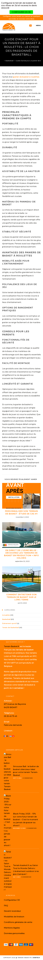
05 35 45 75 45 (10, 716)
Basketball (6, 619)
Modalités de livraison (14, 917)
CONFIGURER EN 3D (21, 12)
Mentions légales (12, 928)
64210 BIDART (10, 707)
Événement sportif (9, 623)
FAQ (6, 906)
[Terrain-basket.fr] (2, 61)
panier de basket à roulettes (26, 77)
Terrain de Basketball (10, 627)
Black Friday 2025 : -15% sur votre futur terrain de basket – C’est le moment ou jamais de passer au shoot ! (25, 819)
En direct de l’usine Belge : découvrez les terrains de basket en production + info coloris (21, 554)
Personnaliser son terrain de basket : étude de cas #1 (21, 512)
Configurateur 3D (12, 900)
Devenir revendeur (12, 911)
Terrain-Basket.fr (11, 646)
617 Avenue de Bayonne (15, 704)
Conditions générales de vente (18, 922)
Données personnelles (14, 933)
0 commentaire (28, 778)
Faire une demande (13, 725)
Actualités (6, 615)
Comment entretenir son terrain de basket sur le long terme (21, 597)
